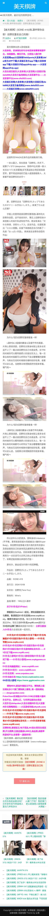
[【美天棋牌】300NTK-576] (13, 821)
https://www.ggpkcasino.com (31, 680)
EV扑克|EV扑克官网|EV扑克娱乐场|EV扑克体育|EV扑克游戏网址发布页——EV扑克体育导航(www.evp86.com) (24, 721)
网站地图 (41, 910)
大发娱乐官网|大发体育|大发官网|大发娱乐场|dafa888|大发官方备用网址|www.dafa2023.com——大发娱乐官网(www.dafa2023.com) (24, 85)
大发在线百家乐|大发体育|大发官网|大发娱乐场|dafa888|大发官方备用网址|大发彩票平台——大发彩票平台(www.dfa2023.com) (24, 75)
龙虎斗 (20, 20)
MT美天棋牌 (21, 38)
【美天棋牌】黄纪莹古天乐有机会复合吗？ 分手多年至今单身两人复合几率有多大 (13, 802)
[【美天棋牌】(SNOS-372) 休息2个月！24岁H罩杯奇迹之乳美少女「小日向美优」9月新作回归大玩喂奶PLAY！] (13, 847)
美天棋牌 (22, 910)
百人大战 (11, 20)
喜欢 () (26, 781)
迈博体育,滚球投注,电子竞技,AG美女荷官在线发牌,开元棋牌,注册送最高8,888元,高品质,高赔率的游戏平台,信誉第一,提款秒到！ (24, 731)
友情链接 (31, 910)
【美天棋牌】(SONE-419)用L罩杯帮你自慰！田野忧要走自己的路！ (25, 765)
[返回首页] (3, 20)
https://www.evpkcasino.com (30, 676)
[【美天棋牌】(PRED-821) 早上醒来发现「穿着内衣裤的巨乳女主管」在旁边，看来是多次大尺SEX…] (36, 821)
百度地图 (22, 912)
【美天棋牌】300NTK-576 (17, 870)
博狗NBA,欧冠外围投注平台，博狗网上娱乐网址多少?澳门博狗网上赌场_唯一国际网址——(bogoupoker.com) (24, 689)
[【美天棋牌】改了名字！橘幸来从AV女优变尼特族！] (36, 847)
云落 (37, 912)
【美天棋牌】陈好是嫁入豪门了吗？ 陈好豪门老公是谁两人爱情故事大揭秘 (35, 802)
